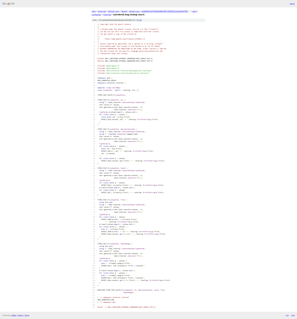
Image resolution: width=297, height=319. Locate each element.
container (96, 14)
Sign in (292, 4)
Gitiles (14, 315)
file (139, 20)
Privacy (20, 315)
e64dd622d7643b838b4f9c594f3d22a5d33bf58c (165, 11)
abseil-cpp (134, 11)
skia (94, 11)
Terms (26, 315)
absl (194, 11)
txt (287, 315)
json (293, 315)
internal (107, 14)
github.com (113, 11)
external (102, 11)
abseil (124, 11)
